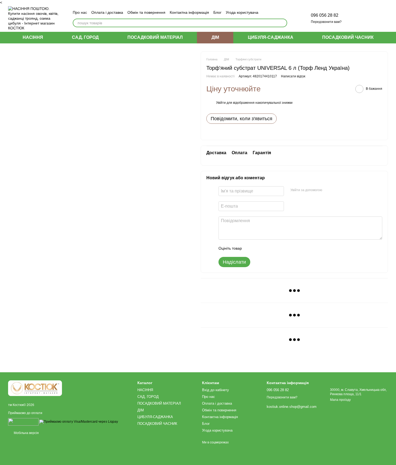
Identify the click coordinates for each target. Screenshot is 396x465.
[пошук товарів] (283, 23)
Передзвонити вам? (326, 22)
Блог (217, 12)
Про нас (80, 12)
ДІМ (215, 37)
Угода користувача (242, 12)
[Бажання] (355, 18)
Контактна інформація (189, 12)
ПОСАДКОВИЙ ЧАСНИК (348, 37)
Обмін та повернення (146, 12)
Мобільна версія (26, 433)
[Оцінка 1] (250, 248)
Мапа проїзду (340, 400)
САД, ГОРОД (85, 37)
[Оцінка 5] (285, 248)
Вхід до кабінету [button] (215, 390)
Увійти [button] (221, 103)
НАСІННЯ (33, 37)
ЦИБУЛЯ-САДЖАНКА (270, 37)
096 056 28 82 (324, 15)
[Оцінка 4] (276, 248)
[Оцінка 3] (268, 248)
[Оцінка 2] (259, 248)
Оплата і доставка (107, 12)
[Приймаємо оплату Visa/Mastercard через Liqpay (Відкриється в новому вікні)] (78, 421)
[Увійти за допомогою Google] (337, 190)
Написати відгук (293, 76)
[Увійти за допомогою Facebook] (328, 190)
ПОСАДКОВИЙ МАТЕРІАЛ (155, 37)
